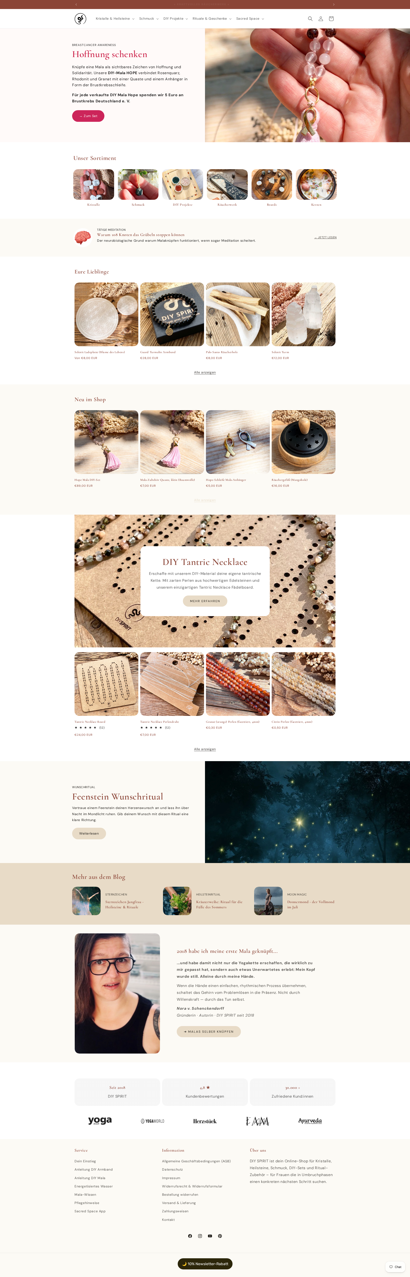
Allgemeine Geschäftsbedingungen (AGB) (196, 1161)
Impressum (171, 1178)
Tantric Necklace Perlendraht (159, 722)
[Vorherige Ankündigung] (76, 4)
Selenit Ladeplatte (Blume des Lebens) (100, 352)
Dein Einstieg (85, 1161)
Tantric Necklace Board (90, 722)
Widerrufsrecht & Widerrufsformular (192, 1186)
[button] (114, 18)
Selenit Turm (280, 352)
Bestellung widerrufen (180, 1194)
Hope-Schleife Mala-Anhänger (226, 480)
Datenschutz (172, 1169)
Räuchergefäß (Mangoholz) (290, 480)
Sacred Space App (90, 1211)
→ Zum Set (88, 116)
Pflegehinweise (87, 1203)
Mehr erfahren (205, 601)
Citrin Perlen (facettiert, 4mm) (292, 722)
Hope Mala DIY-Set (87, 480)
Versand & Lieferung (179, 1203)
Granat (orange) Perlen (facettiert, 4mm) (233, 722)
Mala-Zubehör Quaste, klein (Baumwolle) (167, 480)
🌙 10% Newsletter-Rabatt (205, 1264)
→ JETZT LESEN (325, 237)
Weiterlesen (89, 833)
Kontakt (168, 1220)
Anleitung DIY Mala (90, 1178)
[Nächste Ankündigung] (334, 4)
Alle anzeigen (205, 372)
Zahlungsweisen (175, 1211)
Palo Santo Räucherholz (222, 352)
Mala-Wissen (85, 1194)
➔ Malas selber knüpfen (209, 1032)
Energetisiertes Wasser (94, 1186)
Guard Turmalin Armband (158, 352)
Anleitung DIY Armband (94, 1169)
